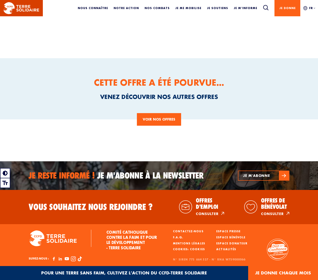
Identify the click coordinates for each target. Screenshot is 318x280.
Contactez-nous (188, 231)
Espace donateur (231, 243)
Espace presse (228, 231)
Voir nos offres (159, 119)
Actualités (226, 249)
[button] (263, 176)
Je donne (287, 8)
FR (311, 8)
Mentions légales (189, 243)
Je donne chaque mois (283, 273)
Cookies (197, 249)
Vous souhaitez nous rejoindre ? (91, 207)
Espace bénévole (230, 237)
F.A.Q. (178, 237)
